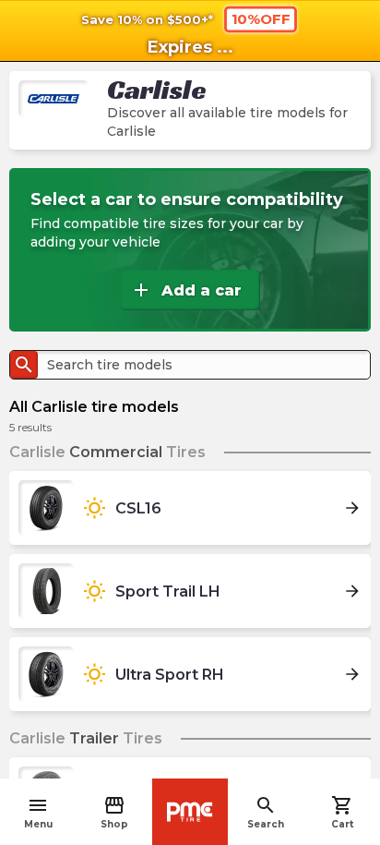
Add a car (186, 290)
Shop (114, 812)
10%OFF (261, 18)
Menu (38, 812)
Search (265, 812)
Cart (342, 812)
